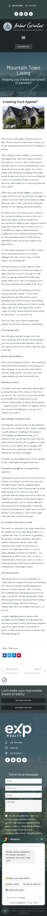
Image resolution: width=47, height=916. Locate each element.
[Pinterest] (26, 14)
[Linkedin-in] (21, 14)
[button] (24, 38)
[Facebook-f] (16, 14)
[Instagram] (31, 14)
